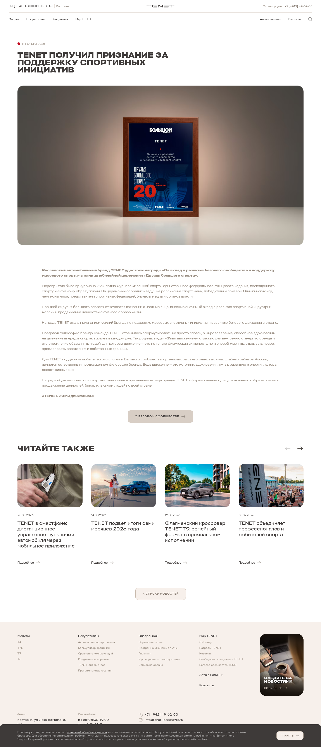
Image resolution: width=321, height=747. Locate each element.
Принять (287, 735)
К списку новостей (161, 594)
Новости (205, 653)
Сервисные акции (151, 642)
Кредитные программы (93, 659)
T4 (19, 642)
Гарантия (145, 653)
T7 (19, 653)
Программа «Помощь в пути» (158, 648)
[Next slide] (300, 448)
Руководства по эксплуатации (159, 659)
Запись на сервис (151, 665)
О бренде (205, 642)
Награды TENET (210, 648)
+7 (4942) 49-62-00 (298, 6)
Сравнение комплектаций (95, 653)
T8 (19, 659)
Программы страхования (95, 670)
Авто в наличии (270, 19)
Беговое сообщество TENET (218, 665)
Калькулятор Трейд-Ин (94, 648)
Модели (14, 19)
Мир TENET (83, 19)
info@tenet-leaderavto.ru (164, 720)
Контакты (294, 19)
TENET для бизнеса (92, 665)
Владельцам (60, 19)
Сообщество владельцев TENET (221, 659)
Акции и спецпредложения (96, 642)
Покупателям (35, 19)
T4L (20, 648)
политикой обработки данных (87, 732)
